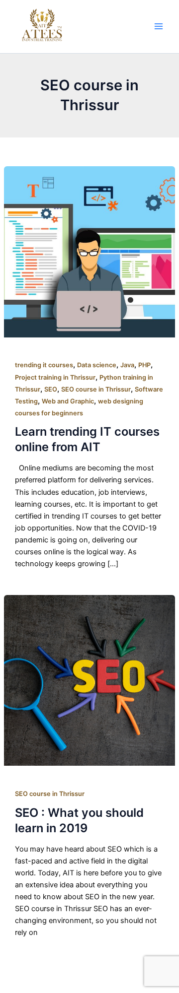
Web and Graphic (68, 401)
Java (127, 365)
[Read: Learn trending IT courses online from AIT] (89, 251)
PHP (144, 365)
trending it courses (44, 365)
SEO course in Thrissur (96, 389)
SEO (50, 389)
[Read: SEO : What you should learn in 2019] (89, 679)
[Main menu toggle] (158, 26)
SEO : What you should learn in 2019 (79, 820)
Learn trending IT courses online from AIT (87, 439)
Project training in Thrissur (55, 377)
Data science (96, 365)
